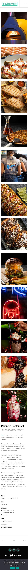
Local (2, 435)
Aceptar (12, 567)
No (17, 567)
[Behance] (18, 550)
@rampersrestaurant (6, 527)
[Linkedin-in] (10, 550)
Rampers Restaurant (6, 521)
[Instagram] (14, 550)
